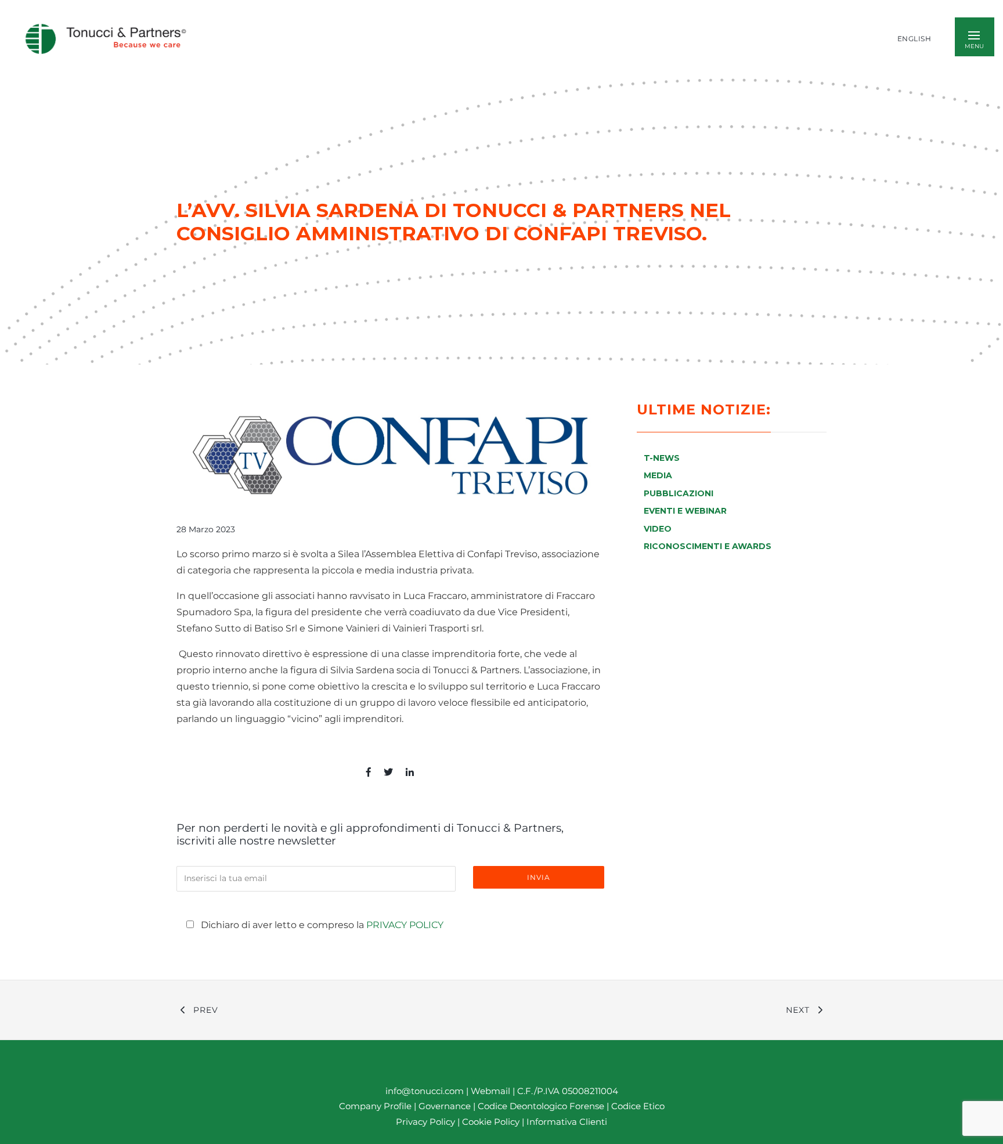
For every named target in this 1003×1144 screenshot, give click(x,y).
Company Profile (375, 1105)
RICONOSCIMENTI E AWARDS (707, 546)
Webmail (490, 1090)
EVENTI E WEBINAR (685, 511)
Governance (445, 1105)
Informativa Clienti (565, 1121)
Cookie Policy (490, 1121)
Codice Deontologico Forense (542, 1105)
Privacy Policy (404, 924)
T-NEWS (662, 458)
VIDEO (658, 529)
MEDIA (658, 475)
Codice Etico (638, 1105)
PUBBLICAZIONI (678, 493)
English (914, 38)
